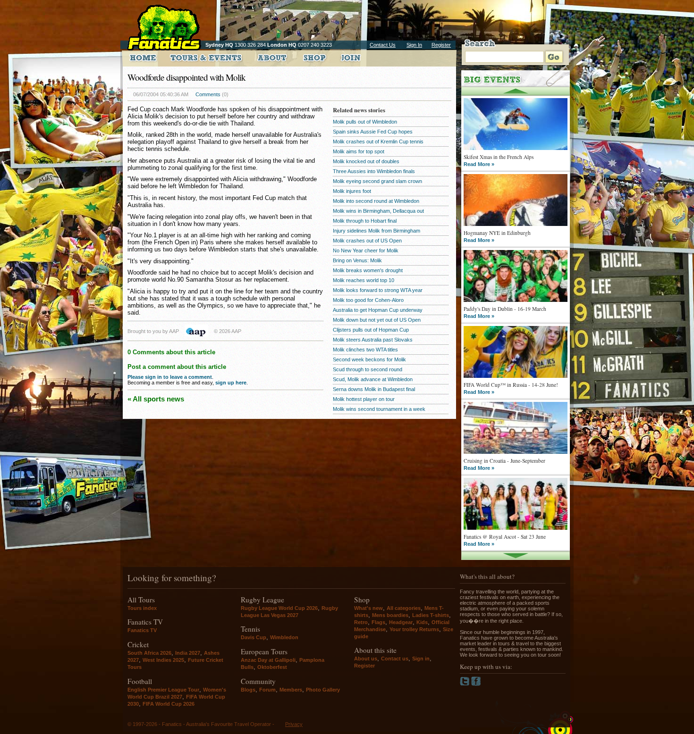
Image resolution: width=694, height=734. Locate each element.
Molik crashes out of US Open (367, 240)
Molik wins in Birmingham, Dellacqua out (378, 211)
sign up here (230, 382)
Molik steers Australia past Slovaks (373, 339)
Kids (422, 622)
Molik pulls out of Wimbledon (365, 122)
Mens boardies (390, 615)
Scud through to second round (367, 369)
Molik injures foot (352, 191)
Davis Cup (253, 637)
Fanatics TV (142, 630)
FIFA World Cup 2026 (169, 704)
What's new (368, 608)
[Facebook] (476, 684)
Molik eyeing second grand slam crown (377, 181)
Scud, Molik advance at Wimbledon (373, 379)
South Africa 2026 (149, 653)
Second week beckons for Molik (369, 359)
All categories (404, 608)
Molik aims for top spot (358, 151)
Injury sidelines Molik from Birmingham (376, 231)
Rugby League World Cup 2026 (279, 608)
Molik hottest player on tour (364, 399)
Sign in (421, 658)
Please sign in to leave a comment (169, 377)
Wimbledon (284, 637)
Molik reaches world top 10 (363, 280)
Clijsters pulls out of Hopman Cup (371, 330)
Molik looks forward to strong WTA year (378, 290)
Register (441, 45)
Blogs (248, 689)
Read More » (479, 164)
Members (290, 689)
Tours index (142, 608)
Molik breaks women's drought (368, 270)
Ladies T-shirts (430, 615)
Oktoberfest (272, 667)
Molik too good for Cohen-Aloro (368, 300)
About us (365, 658)
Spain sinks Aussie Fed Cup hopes (373, 131)
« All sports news (155, 399)
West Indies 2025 (163, 660)
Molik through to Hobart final (365, 221)
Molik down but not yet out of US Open (377, 320)
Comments (207, 94)
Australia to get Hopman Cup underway (378, 310)
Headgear (401, 622)
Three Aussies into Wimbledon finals (374, 171)
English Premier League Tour (163, 689)
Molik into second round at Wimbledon (376, 201)
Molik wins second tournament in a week (379, 409)
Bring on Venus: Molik (357, 260)
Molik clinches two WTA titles (365, 349)
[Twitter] (465, 684)
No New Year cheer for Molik (365, 250)
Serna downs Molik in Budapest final (374, 389)
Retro (361, 622)
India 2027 (187, 653)
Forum (267, 689)
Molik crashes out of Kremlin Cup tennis (378, 141)
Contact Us (383, 45)
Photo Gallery (323, 689)
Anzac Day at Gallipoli (268, 660)
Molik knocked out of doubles (366, 161)
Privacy (294, 724)
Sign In (414, 45)
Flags (378, 622)
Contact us (394, 658)
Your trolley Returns (414, 629)
